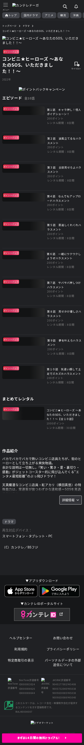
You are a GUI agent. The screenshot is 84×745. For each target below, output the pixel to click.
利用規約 (21, 649)
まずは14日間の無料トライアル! (41, 737)
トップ (12, 15)
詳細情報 (68, 500)
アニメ (49, 15)
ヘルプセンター (20, 638)
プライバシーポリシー (63, 649)
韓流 (63, 15)
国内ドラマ (31, 15)
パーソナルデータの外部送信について (63, 662)
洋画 (76, 15)
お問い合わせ (63, 638)
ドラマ (9, 521)
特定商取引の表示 (21, 660)
